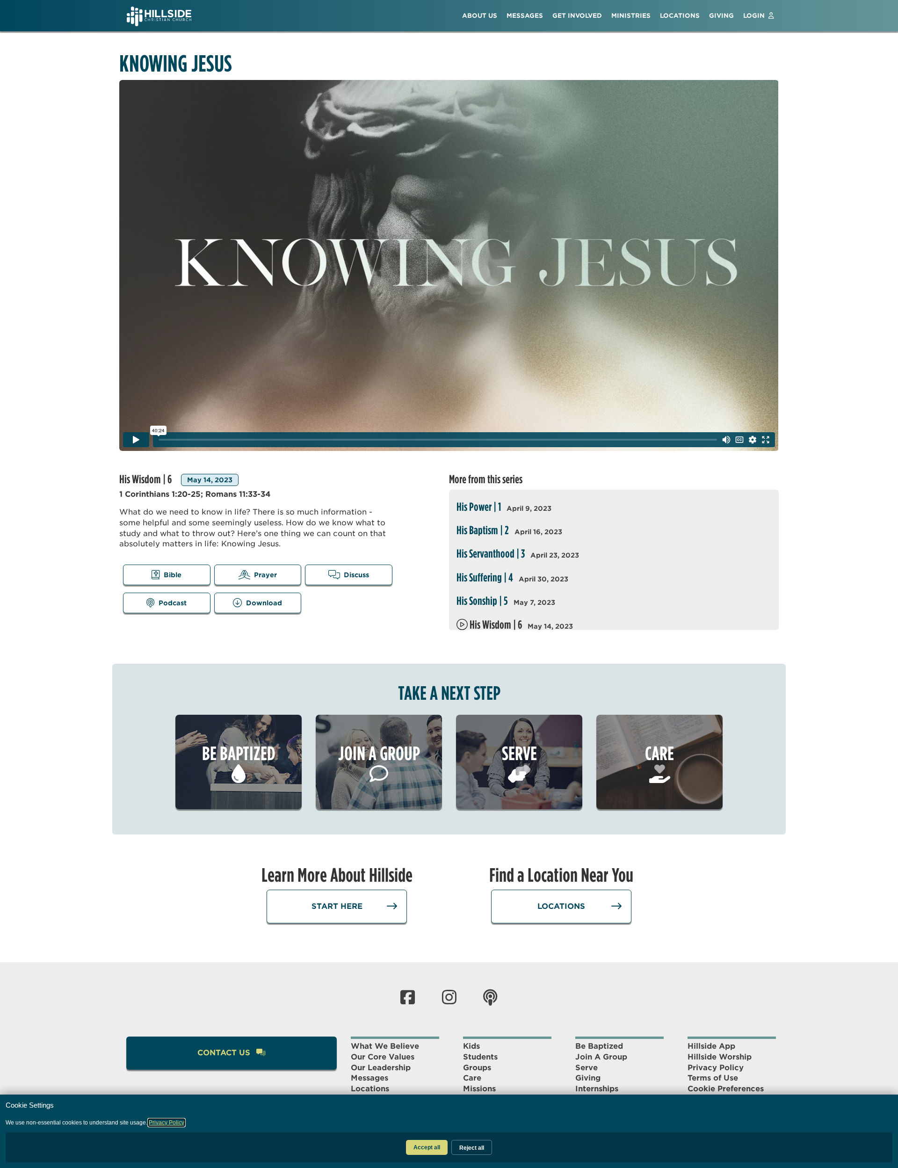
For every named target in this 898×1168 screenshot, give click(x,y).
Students (480, 1056)
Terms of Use (713, 1078)
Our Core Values (382, 1056)
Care (472, 1078)
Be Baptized (599, 1046)
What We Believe (385, 1046)
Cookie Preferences (726, 1088)
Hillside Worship (720, 1056)
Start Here (336, 906)
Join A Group (601, 1056)
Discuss (356, 575)
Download (264, 603)
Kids (471, 1046)
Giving (588, 1078)
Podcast (173, 603)
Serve (586, 1067)
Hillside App (711, 1046)
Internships (596, 1088)
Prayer (265, 575)
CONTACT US (225, 1052)
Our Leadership (381, 1067)
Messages (369, 1078)
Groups (477, 1067)
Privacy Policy (716, 1067)
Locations (561, 906)
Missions (479, 1088)
